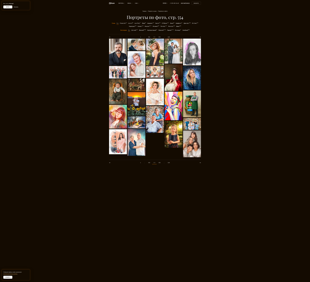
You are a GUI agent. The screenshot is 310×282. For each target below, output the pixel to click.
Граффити (179, 23)
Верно (8, 7)
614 (169, 37)
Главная (144, 11)
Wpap (144, 23)
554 (159, 37)
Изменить (16, 7)
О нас (136, 3)
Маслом (148, 26)
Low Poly (137, 23)
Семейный (186, 30)
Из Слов (195, 23)
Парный (170, 30)
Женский (142, 30)
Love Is (130, 23)
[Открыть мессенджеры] (306, 272)
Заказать (196, 3)
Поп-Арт (163, 26)
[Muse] (112, 3)
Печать (129, 3)
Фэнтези (171, 26)
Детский (134, 30)
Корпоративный (152, 30)
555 (159, 162)
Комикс (140, 26)
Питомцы (178, 30)
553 (149, 162)
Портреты (120, 3)
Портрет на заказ (152, 11)
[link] (110, 37)
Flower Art (123, 23)
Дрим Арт (187, 23)
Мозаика (156, 26)
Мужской (162, 30)
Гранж (172, 23)
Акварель (150, 23)
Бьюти (158, 23)
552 (149, 37)
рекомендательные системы (10, 274)
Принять (7, 277)
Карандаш (132, 26)
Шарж (178, 26)
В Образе (165, 23)
